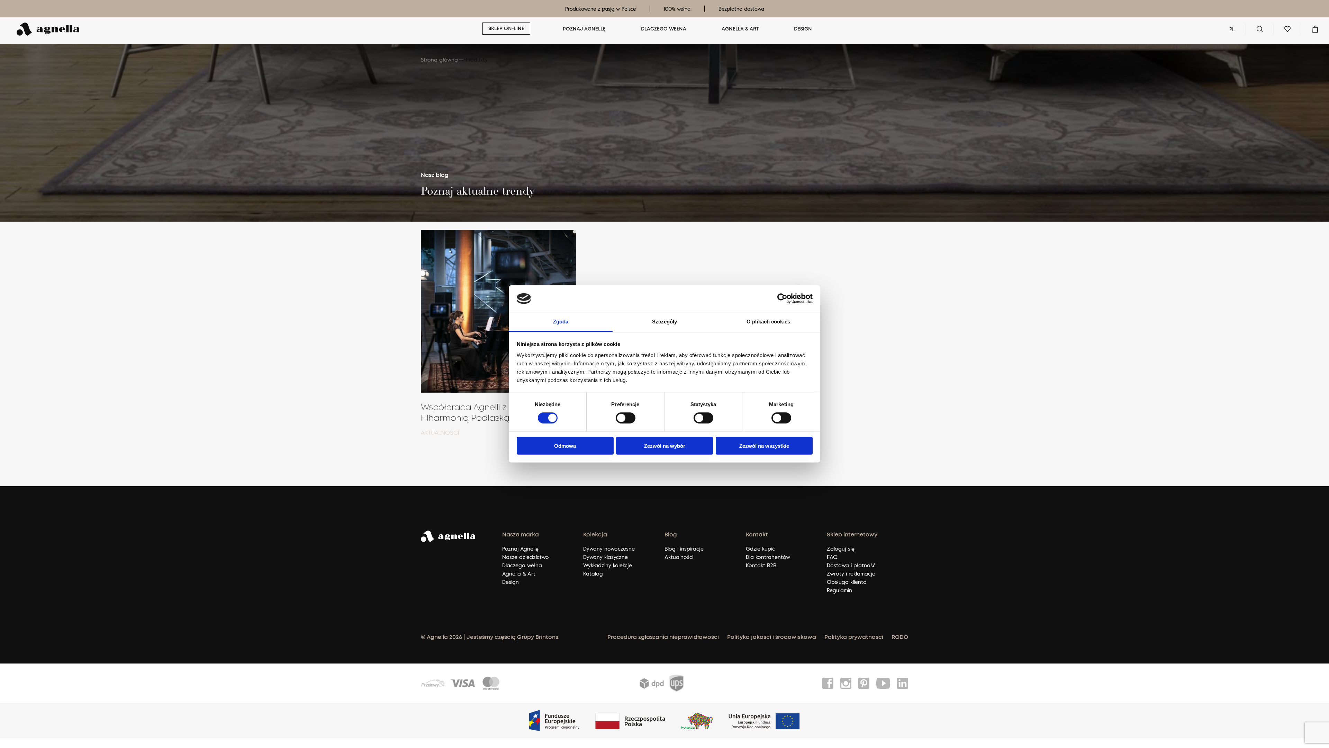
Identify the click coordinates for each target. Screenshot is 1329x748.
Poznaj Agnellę (584, 29)
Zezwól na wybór (664, 445)
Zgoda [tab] (561, 321)
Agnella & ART (740, 29)
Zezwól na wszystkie (764, 445)
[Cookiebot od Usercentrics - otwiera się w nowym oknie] (782, 298)
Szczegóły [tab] (664, 321)
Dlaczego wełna (663, 29)
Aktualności (440, 433)
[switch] (625, 418)
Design (803, 29)
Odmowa (565, 445)
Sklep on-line (506, 28)
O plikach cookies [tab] (768, 321)
